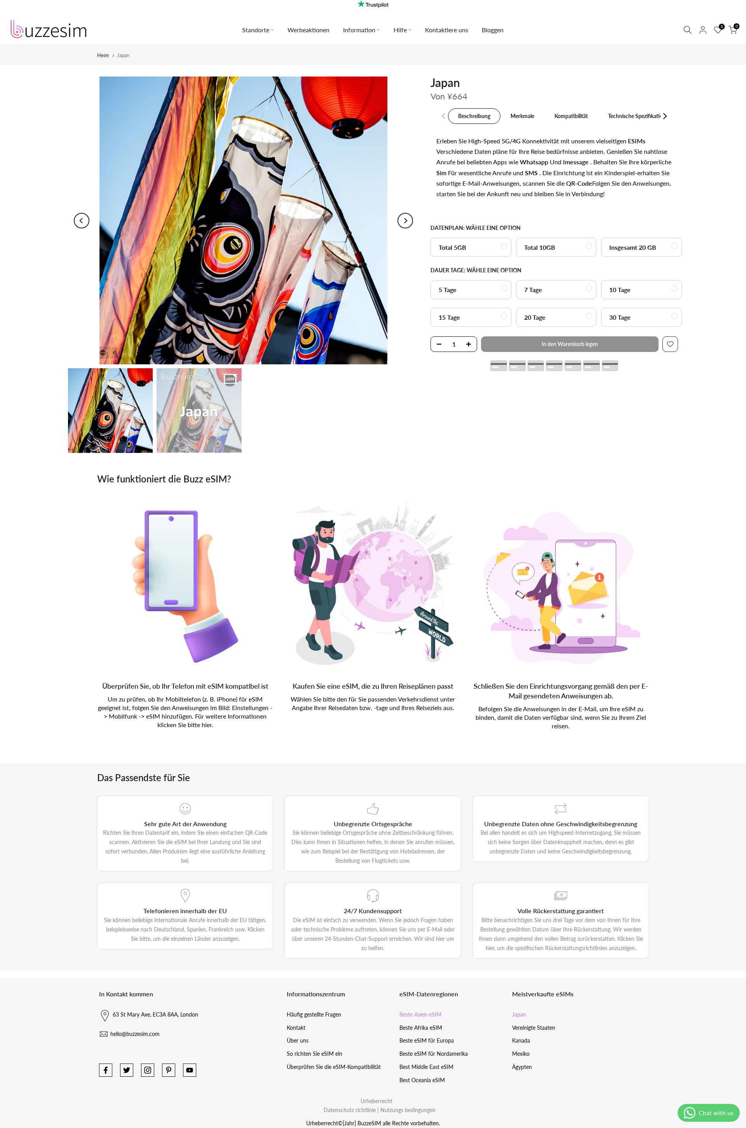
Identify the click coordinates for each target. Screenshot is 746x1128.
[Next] (405, 220)
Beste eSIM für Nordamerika (433, 1053)
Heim (103, 55)
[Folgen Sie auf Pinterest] (168, 1070)
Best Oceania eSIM (422, 1080)
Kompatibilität (571, 116)
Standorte (255, 29)
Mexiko (521, 1053)
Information (359, 29)
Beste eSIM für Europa (426, 1040)
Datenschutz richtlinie (350, 1110)
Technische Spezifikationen (640, 116)
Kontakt (296, 1027)
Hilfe (400, 29)
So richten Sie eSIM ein (314, 1053)
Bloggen (493, 29)
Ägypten (522, 1067)
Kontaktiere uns (446, 29)
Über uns (298, 1040)
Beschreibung (474, 116)
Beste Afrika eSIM (420, 1027)
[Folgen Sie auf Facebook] (105, 1070)
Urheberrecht (376, 1101)
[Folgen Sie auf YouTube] (189, 1070)
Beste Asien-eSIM (420, 1014)
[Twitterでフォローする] (126, 1070)
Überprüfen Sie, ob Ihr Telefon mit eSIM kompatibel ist (185, 686)
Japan (519, 1014)
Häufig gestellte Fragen (314, 1014)
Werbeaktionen (308, 29)
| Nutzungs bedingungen (406, 1110)
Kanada (521, 1040)
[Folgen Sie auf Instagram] (147, 1070)
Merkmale (522, 116)
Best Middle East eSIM (426, 1067)
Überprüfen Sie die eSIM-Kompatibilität (334, 1067)
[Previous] (81, 220)
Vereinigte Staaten (533, 1027)
